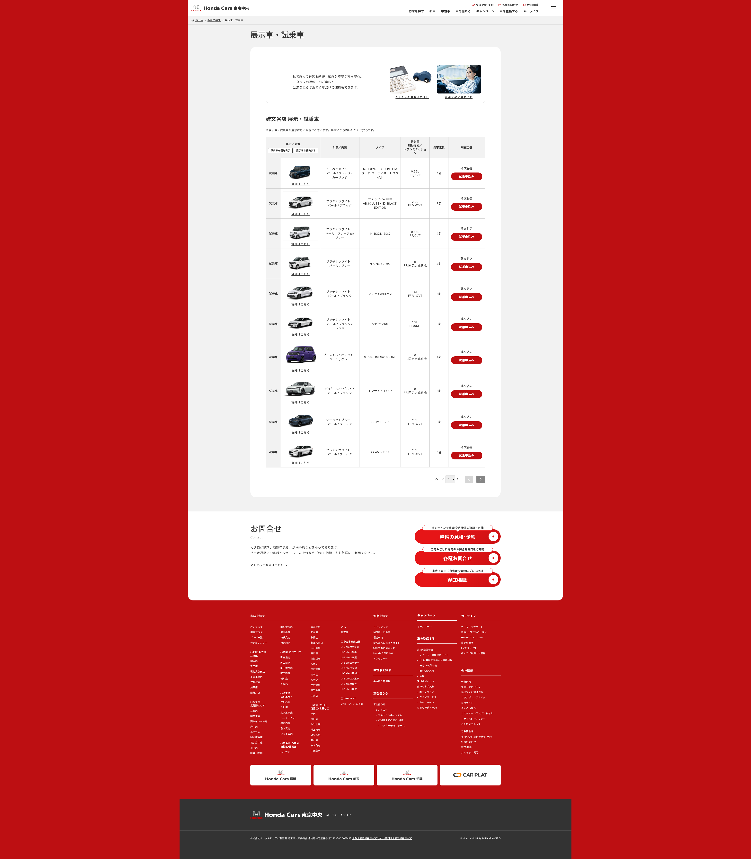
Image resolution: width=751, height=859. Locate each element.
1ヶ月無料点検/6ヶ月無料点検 (436, 660)
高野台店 (316, 690)
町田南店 (285, 662)
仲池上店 (316, 724)
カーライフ (530, 11)
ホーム (199, 20)
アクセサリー (380, 658)
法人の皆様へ (468, 708)
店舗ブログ (256, 632)
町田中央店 (286, 668)
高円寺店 (285, 751)
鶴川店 (284, 678)
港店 (313, 713)
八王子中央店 (287, 717)
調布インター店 (258, 721)
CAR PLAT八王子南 (352, 703)
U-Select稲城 (349, 689)
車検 (422, 676)
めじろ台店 (286, 733)
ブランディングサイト (473, 697)
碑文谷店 (316, 734)
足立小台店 (256, 676)
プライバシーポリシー (473, 718)
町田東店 (285, 657)
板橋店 (314, 663)
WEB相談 (466, 747)
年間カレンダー (258, 642)
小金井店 (255, 732)
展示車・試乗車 (381, 632)
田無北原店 (256, 753)
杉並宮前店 (317, 642)
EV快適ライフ (468, 648)
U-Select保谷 (349, 683)
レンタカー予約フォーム (391, 725)
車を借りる (463, 11)
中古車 (445, 11)
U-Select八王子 (350, 678)
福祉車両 (378, 637)
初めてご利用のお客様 (473, 653)
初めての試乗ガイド (384, 648)
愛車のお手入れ (425, 686)
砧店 (343, 626)
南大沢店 (285, 728)
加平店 (254, 687)
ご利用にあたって (471, 723)
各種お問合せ (468, 741)
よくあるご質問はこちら (267, 565)
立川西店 (285, 702)
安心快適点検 (427, 670)
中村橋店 (316, 685)
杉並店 (314, 632)
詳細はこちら (300, 184)
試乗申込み (466, 176)
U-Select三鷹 (349, 657)
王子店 (254, 666)
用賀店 (344, 632)
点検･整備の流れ (426, 649)
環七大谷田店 (257, 671)
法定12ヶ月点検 (428, 665)
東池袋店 (316, 648)
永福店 (314, 637)
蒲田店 (314, 719)
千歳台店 (316, 750)
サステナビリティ (471, 687)
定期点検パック (425, 681)
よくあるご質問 (469, 752)
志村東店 (316, 669)
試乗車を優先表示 (280, 150)
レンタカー (382, 709)
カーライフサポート (472, 626)
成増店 (314, 679)
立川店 (284, 707)
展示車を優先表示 (306, 150)
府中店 (254, 726)
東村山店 (285, 632)
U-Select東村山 (350, 673)
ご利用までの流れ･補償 (391, 720)
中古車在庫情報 (381, 681)
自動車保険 (467, 642)
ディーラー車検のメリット (434, 654)
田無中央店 (286, 626)
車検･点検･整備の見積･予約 (476, 736)
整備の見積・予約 (427, 707)
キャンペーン (485, 11)
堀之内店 (285, 723)
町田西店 (285, 673)
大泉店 (314, 695)
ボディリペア (427, 691)
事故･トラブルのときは (474, 632)
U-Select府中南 (350, 662)
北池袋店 (316, 658)
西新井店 (255, 692)
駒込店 (254, 661)
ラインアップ (380, 626)
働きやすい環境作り (472, 692)
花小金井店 (256, 742)
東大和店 (285, 642)
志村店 (314, 674)
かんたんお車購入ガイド (386, 642)
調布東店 (255, 716)
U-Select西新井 (350, 646)
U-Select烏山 (349, 652)
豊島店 (314, 653)
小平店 (254, 747)
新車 (432, 11)
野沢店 (314, 740)
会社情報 (466, 681)
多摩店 (284, 683)
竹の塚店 (255, 682)
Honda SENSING (383, 653)
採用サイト (467, 702)
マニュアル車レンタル (390, 714)
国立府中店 (256, 737)
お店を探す (416, 11)
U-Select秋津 (349, 668)
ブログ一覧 (256, 637)
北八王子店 (286, 712)
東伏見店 (285, 637)
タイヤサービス (428, 697)
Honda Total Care (472, 637)
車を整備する (509, 11)
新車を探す (214, 20)
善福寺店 (316, 626)
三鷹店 (254, 710)
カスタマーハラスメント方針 (477, 713)
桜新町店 (316, 745)
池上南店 (316, 729)
